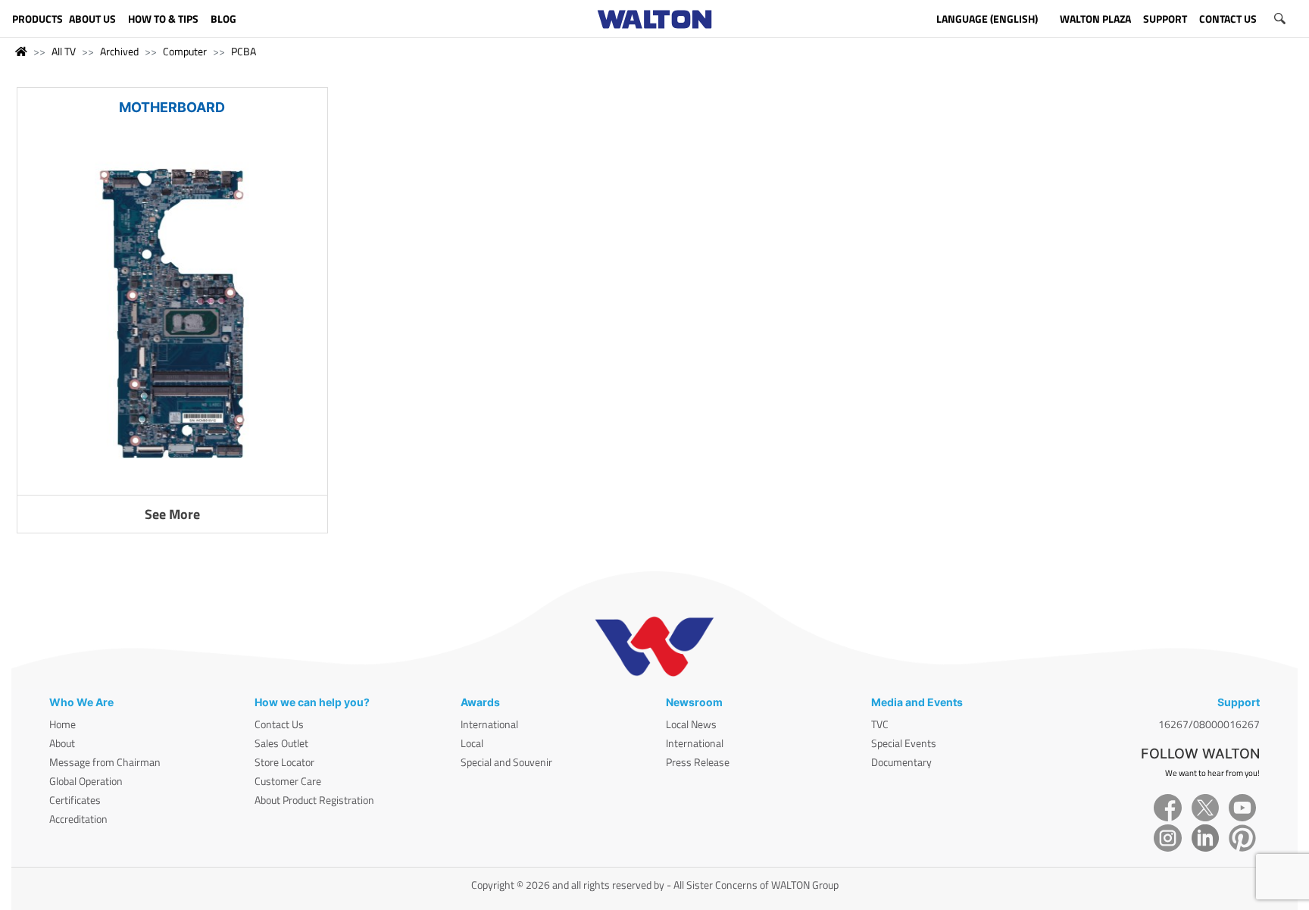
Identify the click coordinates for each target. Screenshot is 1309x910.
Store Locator (284, 762)
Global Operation (86, 781)
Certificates (75, 800)
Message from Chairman (105, 762)
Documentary (901, 762)
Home (62, 724)
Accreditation (78, 819)
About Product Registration (314, 800)
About (62, 743)
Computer (185, 51)
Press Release (697, 762)
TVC (880, 724)
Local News (691, 724)
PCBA (243, 51)
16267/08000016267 (1209, 724)
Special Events (903, 743)
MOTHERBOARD (172, 107)
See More (172, 514)
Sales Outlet (281, 743)
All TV (64, 51)
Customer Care (288, 781)
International (489, 724)
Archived (119, 51)
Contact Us (279, 724)
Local (472, 743)
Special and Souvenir (506, 762)
